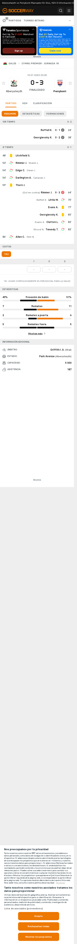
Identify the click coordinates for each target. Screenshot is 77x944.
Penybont (59, 91)
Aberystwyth (14, 91)
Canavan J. (39, 177)
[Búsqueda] (60, 10)
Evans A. (40, 222)
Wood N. (38, 229)
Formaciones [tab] (55, 113)
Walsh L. (34, 163)
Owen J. (31, 170)
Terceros (60, 883)
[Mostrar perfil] (14, 83)
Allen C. (20, 237)
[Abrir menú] (69, 10)
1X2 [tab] (6, 254)
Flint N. (30, 237)
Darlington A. (24, 177)
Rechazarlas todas (38, 926)
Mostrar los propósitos (38, 936)
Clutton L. (52, 222)
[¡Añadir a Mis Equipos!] (3, 83)
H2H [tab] (24, 103)
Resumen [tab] (10, 113)
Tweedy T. (52, 229)
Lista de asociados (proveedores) (23, 908)
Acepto (38, 916)
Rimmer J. (21, 163)
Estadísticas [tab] (31, 113)
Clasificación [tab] (42, 103)
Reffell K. (41, 200)
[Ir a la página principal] (20, 10)
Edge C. (20, 170)
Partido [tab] (10, 103)
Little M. (53, 200)
